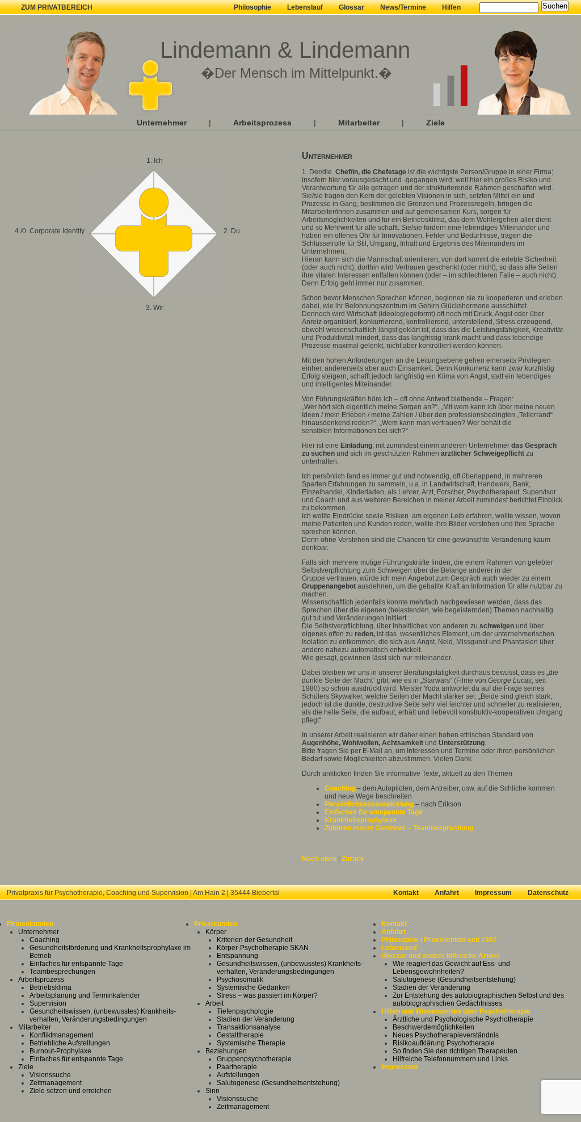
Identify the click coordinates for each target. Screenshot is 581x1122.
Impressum (493, 893)
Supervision (48, 1003)
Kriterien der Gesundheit (254, 940)
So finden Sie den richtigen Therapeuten (455, 1051)
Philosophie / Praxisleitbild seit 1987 (439, 940)
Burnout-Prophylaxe (60, 1051)
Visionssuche (50, 1075)
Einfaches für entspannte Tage (374, 812)
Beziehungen (226, 1051)
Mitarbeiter (359, 122)
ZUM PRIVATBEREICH (56, 7)
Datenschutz (548, 893)
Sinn (212, 1091)
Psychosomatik (240, 980)
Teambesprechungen (62, 972)
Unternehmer (162, 122)
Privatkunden (215, 924)
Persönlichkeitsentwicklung (370, 804)
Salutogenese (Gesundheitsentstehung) (278, 1083)
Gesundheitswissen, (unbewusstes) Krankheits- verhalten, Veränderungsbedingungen (103, 1015)
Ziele (435, 122)
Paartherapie (237, 1067)
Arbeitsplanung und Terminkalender (85, 995)
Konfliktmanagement (61, 1035)
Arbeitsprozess (262, 122)
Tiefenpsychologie (245, 1011)
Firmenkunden (30, 924)
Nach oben (319, 859)
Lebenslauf (305, 7)
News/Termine (403, 7)
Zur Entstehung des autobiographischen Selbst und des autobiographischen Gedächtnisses (478, 999)
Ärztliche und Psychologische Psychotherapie (463, 1019)
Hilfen (451, 7)
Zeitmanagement (56, 1083)
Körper (215, 932)
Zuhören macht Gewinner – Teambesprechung (399, 828)
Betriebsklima (50, 987)
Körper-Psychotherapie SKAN (263, 948)
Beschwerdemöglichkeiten (433, 1027)
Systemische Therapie (251, 1043)
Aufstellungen (238, 1075)
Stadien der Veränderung (255, 1019)
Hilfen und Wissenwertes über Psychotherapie (456, 1011)
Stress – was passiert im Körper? (267, 995)
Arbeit (214, 1003)
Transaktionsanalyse (249, 1027)
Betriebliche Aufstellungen (70, 1043)
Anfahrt (447, 893)
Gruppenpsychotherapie (254, 1059)
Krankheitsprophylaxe (361, 820)
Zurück (353, 859)
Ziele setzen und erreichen (71, 1091)
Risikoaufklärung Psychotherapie (444, 1043)
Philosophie (252, 7)
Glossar (351, 7)
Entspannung (237, 956)
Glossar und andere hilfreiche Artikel (440, 956)
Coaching (340, 788)
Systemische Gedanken (253, 987)
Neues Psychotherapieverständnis (446, 1035)
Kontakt (406, 893)
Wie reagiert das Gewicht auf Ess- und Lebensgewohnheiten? (451, 968)
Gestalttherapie (240, 1035)
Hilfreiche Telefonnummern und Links (450, 1059)
